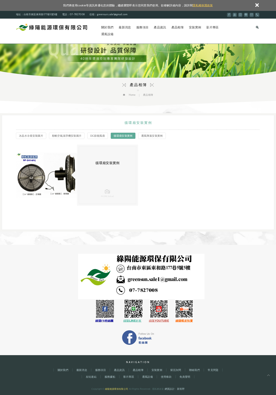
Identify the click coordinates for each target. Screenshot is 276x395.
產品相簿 (177, 27)
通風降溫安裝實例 (152, 135)
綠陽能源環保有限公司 (51, 27)
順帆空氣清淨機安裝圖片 (67, 135)
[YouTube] (235, 15)
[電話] (257, 15)
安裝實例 (195, 27)
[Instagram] (240, 15)
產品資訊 (160, 27)
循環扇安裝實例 (123, 135)
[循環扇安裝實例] (46, 175)
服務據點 (110, 376)
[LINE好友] (246, 15)
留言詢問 (175, 369)
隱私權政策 (158, 389)
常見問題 (213, 369)
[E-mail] (252, 15)
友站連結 (91, 376)
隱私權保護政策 (203, 5)
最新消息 (125, 27)
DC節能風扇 (97, 135)
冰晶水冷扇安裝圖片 (31, 135)
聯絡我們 (194, 369)
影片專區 (212, 27)
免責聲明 (184, 376)
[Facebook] (229, 15)
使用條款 (166, 376)
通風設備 (107, 34)
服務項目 (142, 27)
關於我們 (107, 27)
